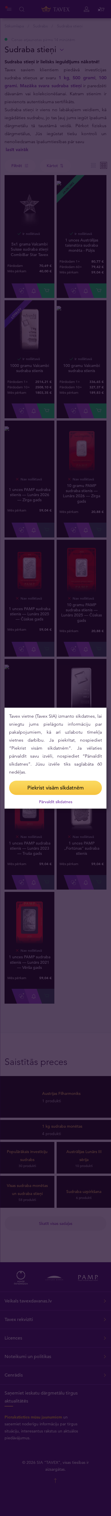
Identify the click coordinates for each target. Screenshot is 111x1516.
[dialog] (55, 758)
